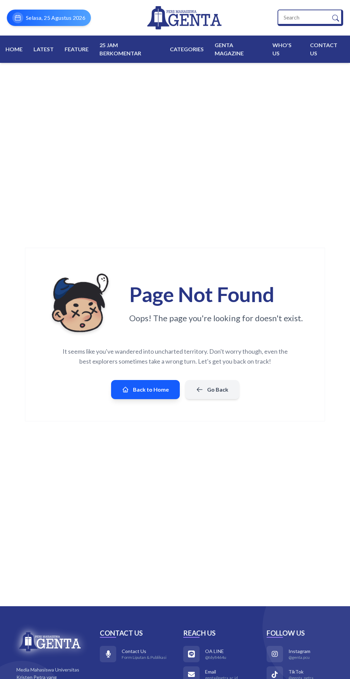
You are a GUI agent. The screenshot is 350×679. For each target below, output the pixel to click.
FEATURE (77, 49)
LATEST (43, 49)
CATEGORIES (187, 49)
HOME (14, 49)
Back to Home (151, 389)
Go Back (217, 389)
